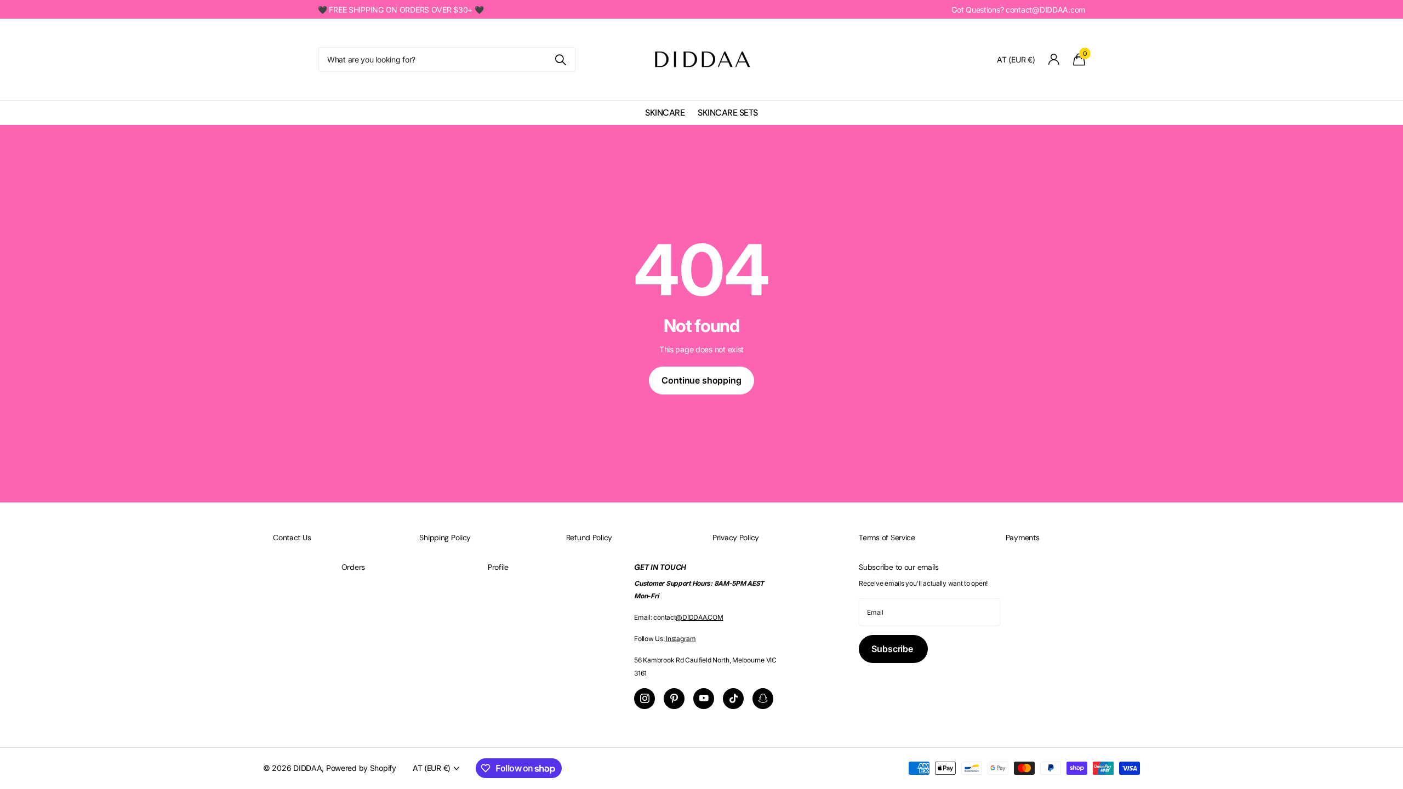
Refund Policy (589, 537)
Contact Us (292, 537)
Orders (353, 567)
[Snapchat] (762, 698)
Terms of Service (887, 537)
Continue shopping (701, 380)
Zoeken (560, 59)
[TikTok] (733, 698)
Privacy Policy (735, 537)
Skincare (665, 112)
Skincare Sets (728, 112)
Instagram (680, 638)
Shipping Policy (445, 537)
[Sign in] (1054, 59)
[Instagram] (644, 698)
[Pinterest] (674, 698)
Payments (1023, 537)
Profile (498, 567)
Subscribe (893, 648)
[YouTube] (703, 698)
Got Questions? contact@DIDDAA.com (1018, 9)
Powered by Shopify (361, 768)
